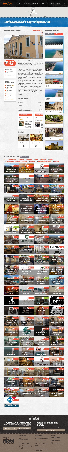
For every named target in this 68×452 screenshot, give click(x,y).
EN (64, 3)
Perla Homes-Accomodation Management (11, 352)
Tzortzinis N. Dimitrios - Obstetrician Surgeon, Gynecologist (56, 281)
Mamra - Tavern (11, 303)
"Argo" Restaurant (11, 212)
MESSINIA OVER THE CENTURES (39, 3)
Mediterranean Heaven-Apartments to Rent (26, 281)
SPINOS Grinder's (11, 232)
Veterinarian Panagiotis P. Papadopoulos (11, 383)
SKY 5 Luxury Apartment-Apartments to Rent (41, 373)
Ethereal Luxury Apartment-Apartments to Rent (41, 393)
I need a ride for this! (11, 63)
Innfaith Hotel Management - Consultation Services (41, 291)
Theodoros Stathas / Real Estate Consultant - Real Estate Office (26, 200)
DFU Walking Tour (56, 303)
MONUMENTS (13, 30)
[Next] (41, 110)
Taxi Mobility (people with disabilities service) (26, 251)
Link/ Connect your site (40, 441)
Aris (9, 93)
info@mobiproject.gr (26, 446)
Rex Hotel (41, 242)
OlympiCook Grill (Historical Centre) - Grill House (56, 312)
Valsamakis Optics (11, 263)
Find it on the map (50, 33)
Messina (10, 85)
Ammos (10, 99)
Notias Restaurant (56, 293)
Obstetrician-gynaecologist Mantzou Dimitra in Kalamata (41, 312)
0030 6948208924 (57, 443)
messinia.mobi (7, 30)
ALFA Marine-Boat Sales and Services (11, 200)
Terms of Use (38, 447)
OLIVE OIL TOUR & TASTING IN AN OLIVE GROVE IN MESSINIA (26, 261)
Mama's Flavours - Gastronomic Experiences (11, 271)
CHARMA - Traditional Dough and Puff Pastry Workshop (42, 200)
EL (62, 3)
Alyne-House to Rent (41, 232)
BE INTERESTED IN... (25, 3)
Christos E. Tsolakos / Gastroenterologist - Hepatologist (41, 210)
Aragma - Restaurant (11, 222)
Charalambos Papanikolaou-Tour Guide (56, 240)
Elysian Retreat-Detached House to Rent (56, 179)
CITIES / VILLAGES (51, 3)
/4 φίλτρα (58, 33)
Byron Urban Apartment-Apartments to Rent (11, 373)
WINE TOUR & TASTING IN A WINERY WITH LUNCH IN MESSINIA (12, 169)
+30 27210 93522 (25, 443)
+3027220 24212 (10, 75)
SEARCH (58, 3)
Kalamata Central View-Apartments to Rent (56, 271)
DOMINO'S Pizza (11, 405)
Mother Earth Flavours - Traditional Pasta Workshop (57, 352)
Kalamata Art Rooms (41, 253)
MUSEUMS (19, 30)
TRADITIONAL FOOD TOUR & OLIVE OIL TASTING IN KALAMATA (11, 322)
